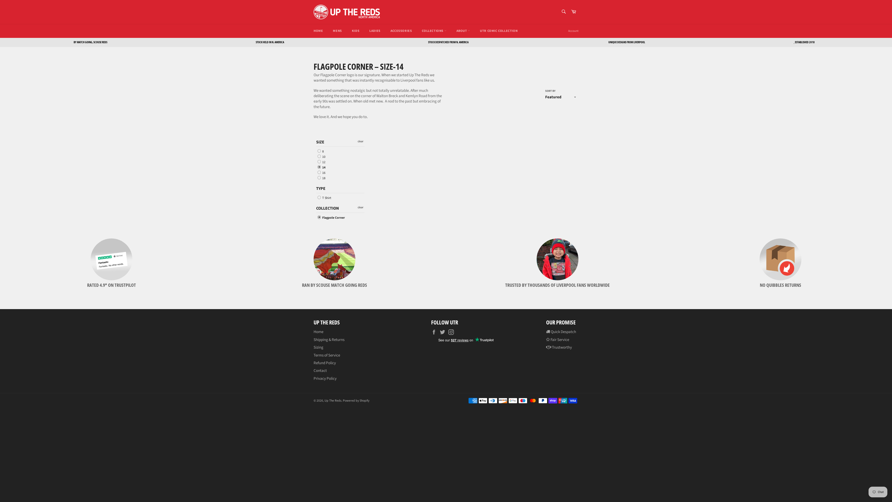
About (462, 31)
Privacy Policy (325, 378)
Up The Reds (333, 400)
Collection (327, 208)
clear (360, 141)
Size (320, 142)
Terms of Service (327, 355)
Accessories (401, 31)
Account (573, 31)
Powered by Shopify (356, 400)
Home (318, 31)
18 (323, 178)
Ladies (374, 31)
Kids (355, 31)
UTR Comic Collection (499, 31)
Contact (320, 370)
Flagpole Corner (333, 217)
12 (323, 162)
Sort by (550, 91)
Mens (337, 31)
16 (323, 173)
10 (323, 157)
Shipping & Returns (329, 340)
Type (320, 189)
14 (323, 167)
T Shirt (326, 198)
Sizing (318, 347)
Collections (433, 31)
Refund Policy (325, 363)
